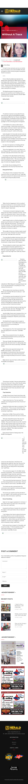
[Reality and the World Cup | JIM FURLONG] (5, 617)
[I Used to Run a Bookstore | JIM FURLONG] (5, 607)
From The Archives (7, 61)
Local (13, 61)
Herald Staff (17, 60)
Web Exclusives (18, 61)
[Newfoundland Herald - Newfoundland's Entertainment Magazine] (13, 11)
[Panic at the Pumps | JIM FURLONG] (5, 626)
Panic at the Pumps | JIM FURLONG (20, 624)
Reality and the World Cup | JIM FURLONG (21, 614)
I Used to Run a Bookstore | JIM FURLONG (19, 606)
